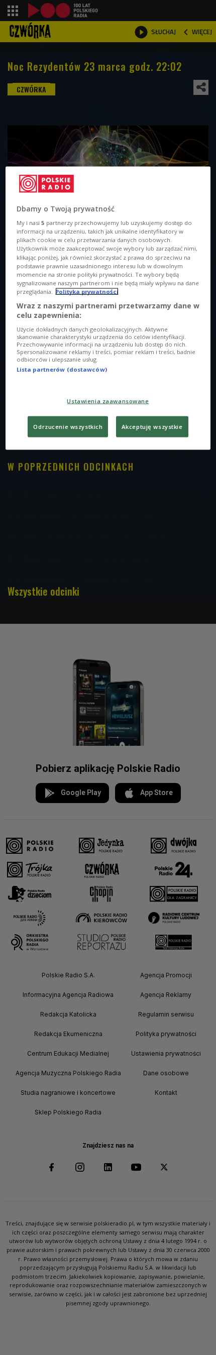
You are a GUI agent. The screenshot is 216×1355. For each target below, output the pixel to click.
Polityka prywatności (87, 291)
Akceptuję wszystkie (152, 426)
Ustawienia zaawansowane (108, 401)
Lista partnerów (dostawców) (62, 369)
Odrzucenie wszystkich (67, 426)
